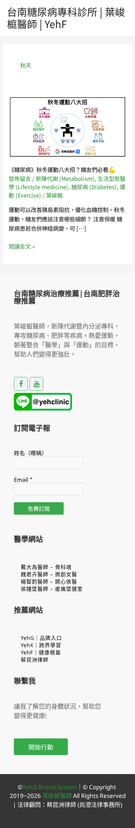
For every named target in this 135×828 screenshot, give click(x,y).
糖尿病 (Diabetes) (94, 187)
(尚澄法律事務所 (98, 805)
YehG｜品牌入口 (41, 637)
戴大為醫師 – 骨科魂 (46, 566)
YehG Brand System (49, 787)
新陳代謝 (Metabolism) (65, 178)
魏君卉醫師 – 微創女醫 (49, 574)
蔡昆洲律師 (34, 659)
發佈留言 (20, 178)
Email (23, 479)
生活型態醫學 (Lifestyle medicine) (67, 182)
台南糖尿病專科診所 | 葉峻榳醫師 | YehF (66, 17)
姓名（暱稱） (30, 453)
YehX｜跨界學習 (41, 645)
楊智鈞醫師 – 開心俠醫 (49, 581)
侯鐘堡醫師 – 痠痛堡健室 (52, 588)
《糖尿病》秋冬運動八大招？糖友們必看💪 (62, 169)
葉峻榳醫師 (57, 796)
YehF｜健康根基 (41, 652)
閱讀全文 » (22, 246)
